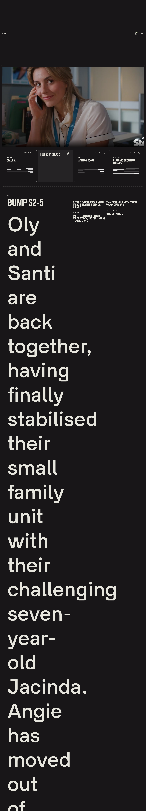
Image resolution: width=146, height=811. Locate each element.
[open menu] (142, 33)
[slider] (71, 143)
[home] (4, 33)
